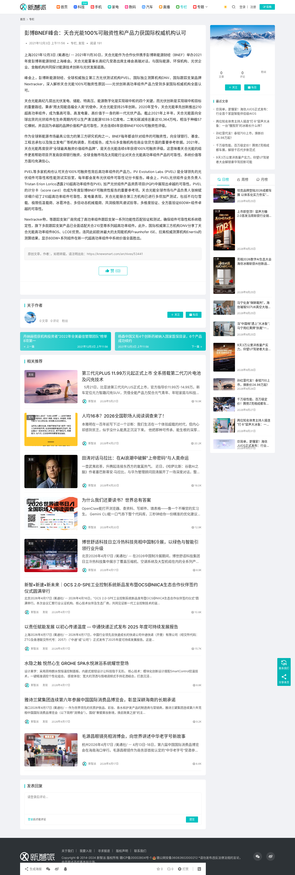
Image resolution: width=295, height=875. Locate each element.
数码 (132, 7)
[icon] (257, 856)
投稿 (268, 6)
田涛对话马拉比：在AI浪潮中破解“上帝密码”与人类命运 (135, 458)
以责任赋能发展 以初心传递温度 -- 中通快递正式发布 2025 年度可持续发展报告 (101, 627)
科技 (81, 7)
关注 (177, 314)
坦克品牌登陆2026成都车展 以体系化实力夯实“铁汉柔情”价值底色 (254, 194)
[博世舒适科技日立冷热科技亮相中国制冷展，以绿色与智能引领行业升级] (51, 555)
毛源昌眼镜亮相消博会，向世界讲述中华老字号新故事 (134, 736)
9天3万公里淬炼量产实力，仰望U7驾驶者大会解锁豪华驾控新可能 (254, 349)
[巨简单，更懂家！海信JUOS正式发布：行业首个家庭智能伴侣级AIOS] (224, 444)
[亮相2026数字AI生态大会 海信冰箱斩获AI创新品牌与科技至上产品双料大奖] (224, 275)
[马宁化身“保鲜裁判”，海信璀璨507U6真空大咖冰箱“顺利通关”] (224, 308)
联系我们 (140, 851)
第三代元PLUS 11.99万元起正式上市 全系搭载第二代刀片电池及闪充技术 (141, 376)
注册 (253, 7)
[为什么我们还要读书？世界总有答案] (51, 513)
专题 (200, 7)
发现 (81, 43)
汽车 (149, 7)
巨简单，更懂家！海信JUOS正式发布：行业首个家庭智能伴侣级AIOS (253, 446)
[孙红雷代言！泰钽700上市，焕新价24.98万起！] (224, 384)
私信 (195, 314)
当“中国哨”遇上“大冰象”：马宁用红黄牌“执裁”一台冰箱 (254, 328)
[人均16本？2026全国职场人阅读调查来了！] (51, 429)
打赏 (182, 868)
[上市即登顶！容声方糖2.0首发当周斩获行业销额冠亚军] (224, 230)
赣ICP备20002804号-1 (136, 857)
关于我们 (68, 851)
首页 (64, 7)
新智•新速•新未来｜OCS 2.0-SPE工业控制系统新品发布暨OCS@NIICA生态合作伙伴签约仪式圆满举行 (111, 588)
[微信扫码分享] (48, 869)
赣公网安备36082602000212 (177, 857)
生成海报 (35, 869)
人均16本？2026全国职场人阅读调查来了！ (124, 416)
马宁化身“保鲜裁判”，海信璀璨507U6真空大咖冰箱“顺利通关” (254, 307)
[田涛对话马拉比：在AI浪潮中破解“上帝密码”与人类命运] (51, 471)
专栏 (183, 7)
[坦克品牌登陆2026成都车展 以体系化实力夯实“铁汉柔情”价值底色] (224, 195)
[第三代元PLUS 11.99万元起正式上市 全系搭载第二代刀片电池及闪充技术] (51, 386)
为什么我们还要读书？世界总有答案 (116, 500)
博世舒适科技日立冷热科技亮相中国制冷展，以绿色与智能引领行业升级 (140, 545)
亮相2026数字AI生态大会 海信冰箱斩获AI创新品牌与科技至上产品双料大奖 (254, 263)
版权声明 (122, 851)
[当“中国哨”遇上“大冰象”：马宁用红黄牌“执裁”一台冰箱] (224, 328)
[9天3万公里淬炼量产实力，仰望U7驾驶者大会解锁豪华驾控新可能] (224, 357)
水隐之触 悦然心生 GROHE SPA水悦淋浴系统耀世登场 (76, 663)
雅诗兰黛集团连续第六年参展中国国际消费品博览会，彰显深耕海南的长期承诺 (100, 700)
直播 (166, 7)
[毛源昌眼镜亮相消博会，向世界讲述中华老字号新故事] (51, 749)
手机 (98, 7)
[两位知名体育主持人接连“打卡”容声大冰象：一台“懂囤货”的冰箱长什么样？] (224, 425)
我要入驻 (86, 851)
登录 (242, 7)
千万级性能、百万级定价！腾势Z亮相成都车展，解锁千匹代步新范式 (253, 403)
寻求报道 (104, 851)
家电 (115, 7)
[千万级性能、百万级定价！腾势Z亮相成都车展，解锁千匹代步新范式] (224, 404)
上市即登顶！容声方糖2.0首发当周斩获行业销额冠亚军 (253, 216)
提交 (192, 819)
